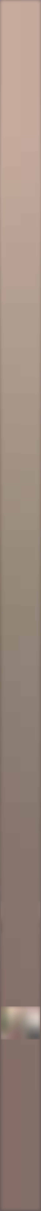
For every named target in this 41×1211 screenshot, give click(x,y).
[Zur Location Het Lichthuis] (20, 1023)
